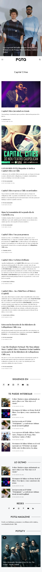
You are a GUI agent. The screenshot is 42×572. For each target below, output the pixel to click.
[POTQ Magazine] (21, 59)
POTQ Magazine (8, 181)
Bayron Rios (7, 119)
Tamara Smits (7, 250)
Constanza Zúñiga (8, 281)
